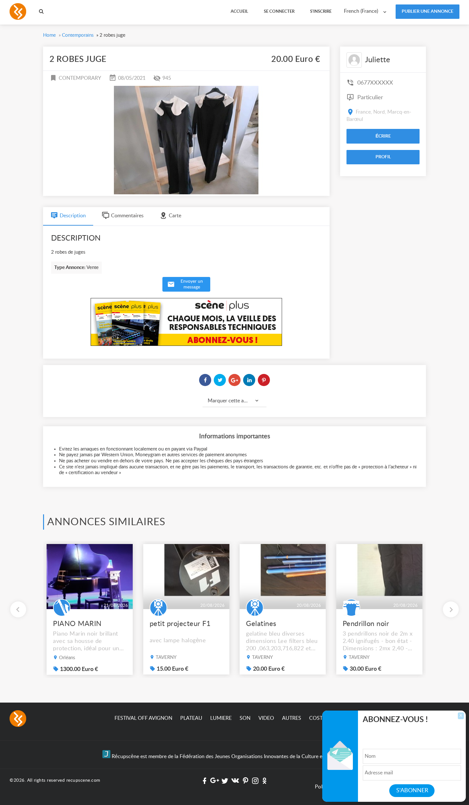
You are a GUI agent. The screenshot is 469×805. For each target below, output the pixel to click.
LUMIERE (221, 718)
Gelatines (261, 623)
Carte (175, 215)
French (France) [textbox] (361, 11)
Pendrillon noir (366, 623)
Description (73, 215)
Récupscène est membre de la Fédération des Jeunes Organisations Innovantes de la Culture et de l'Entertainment (238, 756)
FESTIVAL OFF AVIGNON (143, 718)
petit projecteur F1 (180, 623)
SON (245, 718)
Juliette (377, 60)
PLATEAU (191, 718)
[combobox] (366, 11)
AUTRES (291, 718)
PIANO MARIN (77, 623)
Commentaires (127, 215)
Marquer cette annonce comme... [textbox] (237, 400)
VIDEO (266, 718)
